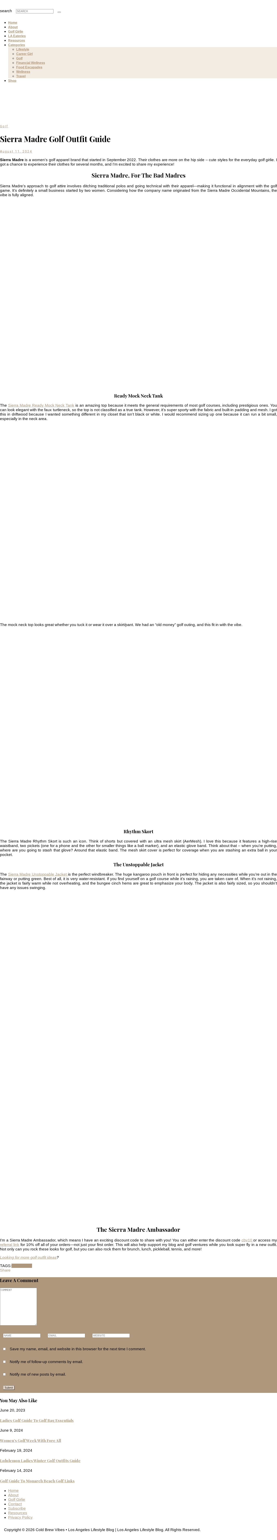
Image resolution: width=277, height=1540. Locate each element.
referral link (9, 1245)
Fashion (19, 1266)
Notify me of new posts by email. (38, 1374)
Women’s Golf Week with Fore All (30, 1440)
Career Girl (24, 54)
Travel (21, 76)
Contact (15, 1504)
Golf (19, 58)
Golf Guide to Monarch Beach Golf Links (37, 1480)
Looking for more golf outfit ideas (28, 1257)
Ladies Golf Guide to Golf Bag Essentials (37, 1420)
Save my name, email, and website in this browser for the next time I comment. (78, 1349)
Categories (16, 45)
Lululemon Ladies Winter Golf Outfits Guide (40, 1460)
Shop (12, 80)
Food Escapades (29, 67)
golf (29, 1266)
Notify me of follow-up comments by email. (46, 1362)
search (6, 11)
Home (12, 22)
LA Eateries (17, 36)
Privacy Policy (20, 1517)
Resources (16, 40)
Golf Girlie (15, 31)
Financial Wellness (30, 63)
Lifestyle (22, 49)
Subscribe (17, 1508)
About (13, 27)
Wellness (23, 71)
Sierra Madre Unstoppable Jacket (38, 874)
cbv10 (247, 1240)
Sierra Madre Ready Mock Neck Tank (41, 405)
